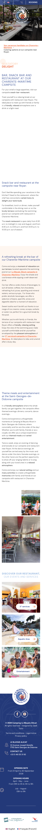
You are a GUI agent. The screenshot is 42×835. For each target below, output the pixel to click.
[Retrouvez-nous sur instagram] (24, 714)
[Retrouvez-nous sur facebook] (4, 2)
